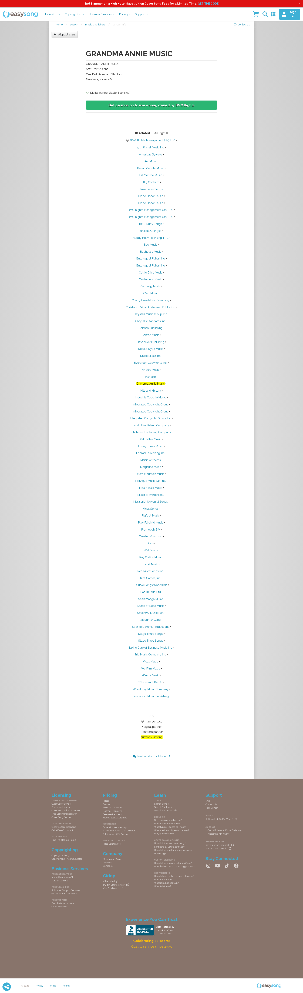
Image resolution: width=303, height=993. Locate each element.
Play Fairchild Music (150, 522)
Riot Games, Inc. (150, 578)
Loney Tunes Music (150, 446)
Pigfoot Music (151, 515)
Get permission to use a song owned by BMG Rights (151, 105)
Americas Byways (150, 154)
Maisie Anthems (150, 460)
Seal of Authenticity (62, 807)
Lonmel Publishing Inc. (150, 453)
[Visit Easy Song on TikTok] (227, 865)
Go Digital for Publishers (64, 893)
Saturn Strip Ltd (150, 592)
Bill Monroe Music (150, 175)
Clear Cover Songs (61, 803)
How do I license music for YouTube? (173, 863)
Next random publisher (152, 756)
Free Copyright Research (64, 813)
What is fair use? (162, 886)
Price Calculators (111, 843)
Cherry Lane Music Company (150, 300)
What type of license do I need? (170, 827)
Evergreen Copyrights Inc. (150, 362)
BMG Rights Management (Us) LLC (152, 140)
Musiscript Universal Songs (150, 501)
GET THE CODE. (208, 3)
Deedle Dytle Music (150, 349)
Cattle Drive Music (150, 272)
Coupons (107, 804)
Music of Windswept (150, 494)
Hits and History (150, 390)
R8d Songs (150, 550)
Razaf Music (151, 564)
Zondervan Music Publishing (150, 696)
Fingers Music (150, 369)
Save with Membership (115, 827)
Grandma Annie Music (150, 383)
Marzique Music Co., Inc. (150, 480)
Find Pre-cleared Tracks (64, 840)
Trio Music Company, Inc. (150, 654)
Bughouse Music (150, 251)
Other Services (59, 906)
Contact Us (211, 804)
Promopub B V (150, 529)
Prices (106, 800)
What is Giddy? (110, 881)
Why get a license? (164, 833)
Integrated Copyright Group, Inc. (150, 418)
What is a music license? (167, 823)
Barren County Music (150, 168)
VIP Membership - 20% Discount (119, 830)
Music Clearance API (62, 877)
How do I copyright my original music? (174, 876)
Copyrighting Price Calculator (67, 859)
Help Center (212, 808)
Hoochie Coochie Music (150, 397)
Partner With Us (60, 880)
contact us (244, 24)
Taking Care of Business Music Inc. (151, 647)
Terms (52, 985)
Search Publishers (163, 807)
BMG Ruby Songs (150, 224)
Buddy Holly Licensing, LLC (151, 237)
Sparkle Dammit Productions (150, 626)
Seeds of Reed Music (150, 606)
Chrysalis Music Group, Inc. (150, 314)
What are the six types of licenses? (171, 830)
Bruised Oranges (150, 230)
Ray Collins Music (150, 557)
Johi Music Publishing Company (150, 432)
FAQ (208, 800)
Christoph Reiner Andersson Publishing (150, 307)
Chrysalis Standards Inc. (150, 321)
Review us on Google (216, 848)
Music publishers (95, 24)
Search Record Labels (165, 810)
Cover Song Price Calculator (66, 810)
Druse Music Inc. (150, 356)
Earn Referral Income (63, 903)
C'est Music (150, 293)
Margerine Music (150, 467)
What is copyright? (163, 879)
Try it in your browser (113, 885)
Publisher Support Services (66, 890)
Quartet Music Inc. (150, 536)
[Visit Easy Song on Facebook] (236, 865)
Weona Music (150, 675)
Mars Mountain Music (150, 474)
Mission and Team (112, 859)
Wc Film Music (150, 668)
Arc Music (150, 161)
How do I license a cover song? (170, 843)
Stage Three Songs (150, 633)
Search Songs (161, 803)
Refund (66, 985)
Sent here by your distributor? (169, 846)
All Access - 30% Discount (116, 834)
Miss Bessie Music (150, 487)
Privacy (39, 985)
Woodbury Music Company (150, 689)
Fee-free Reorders (112, 814)
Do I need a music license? (168, 820)
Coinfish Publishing (151, 328)
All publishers (66, 34)
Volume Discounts (112, 807)
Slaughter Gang (150, 619)
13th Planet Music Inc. (150, 147)
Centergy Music (150, 286)
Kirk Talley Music (150, 439)
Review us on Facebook (218, 845)
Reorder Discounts (112, 811)
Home (59, 24)
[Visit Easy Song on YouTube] (217, 865)
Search (74, 24)
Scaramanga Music (150, 599)
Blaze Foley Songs (151, 189)
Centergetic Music (150, 279)
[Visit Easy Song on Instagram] (208, 865)
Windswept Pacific (151, 682)
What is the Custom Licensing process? (174, 866)
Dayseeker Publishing (150, 342)
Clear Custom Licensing (64, 827)
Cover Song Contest (62, 817)
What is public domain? (166, 883)
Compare (108, 866)
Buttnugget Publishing (150, 258)
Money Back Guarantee (115, 817)
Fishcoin (150, 376)
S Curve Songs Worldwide (150, 585)
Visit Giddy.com (111, 888)
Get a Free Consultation (63, 830)
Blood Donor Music (150, 196)
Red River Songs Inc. (150, 571)
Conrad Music (150, 335)
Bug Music (150, 244)
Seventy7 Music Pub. (150, 613)
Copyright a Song (60, 855)
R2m (150, 543)
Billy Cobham (150, 182)
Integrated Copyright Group (151, 404)
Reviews (107, 862)
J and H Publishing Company (150, 425)
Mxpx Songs (151, 508)
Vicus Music (150, 661)
